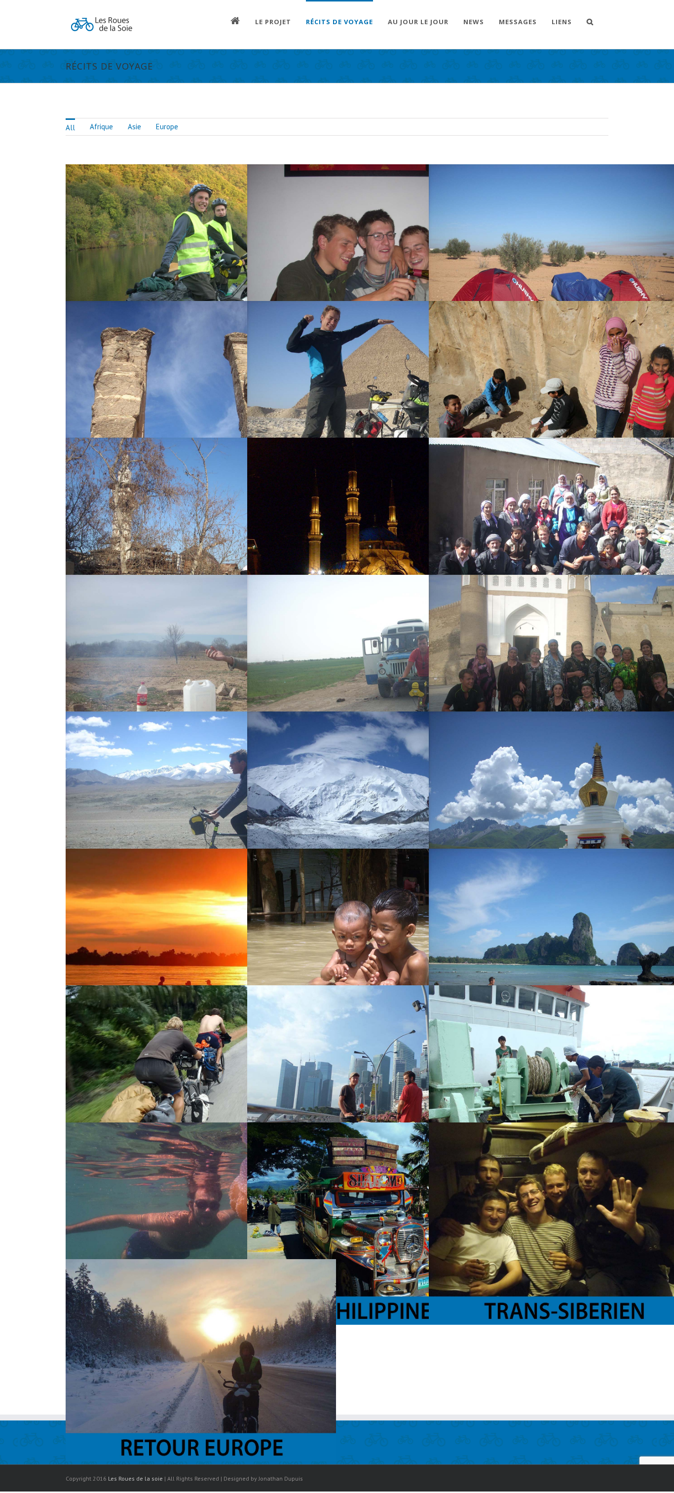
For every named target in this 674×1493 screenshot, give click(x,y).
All (70, 127)
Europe (167, 126)
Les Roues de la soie (135, 1478)
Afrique (101, 126)
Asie (134, 126)
